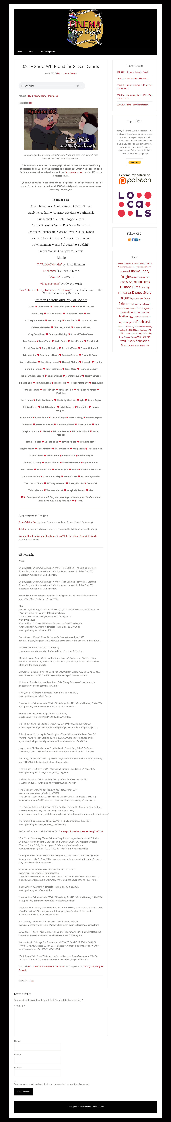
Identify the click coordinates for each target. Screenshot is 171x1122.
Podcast (31, 981)
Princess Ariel (122, 327)
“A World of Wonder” (49, 264)
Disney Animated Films (135, 281)
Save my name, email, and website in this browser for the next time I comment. (52, 1084)
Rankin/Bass (144, 327)
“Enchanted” (50, 271)
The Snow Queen (129, 333)
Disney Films (130, 287)
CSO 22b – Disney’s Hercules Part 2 (132, 72)
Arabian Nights (133, 267)
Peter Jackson (130, 322)
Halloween (134, 304)
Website (18, 1067)
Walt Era (133, 346)
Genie (128, 304)
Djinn (133, 299)
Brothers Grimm (145, 267)
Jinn (151, 309)
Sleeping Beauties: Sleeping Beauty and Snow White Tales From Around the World (58, 536)
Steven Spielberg (141, 330)
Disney (135, 277)
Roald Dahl (130, 330)
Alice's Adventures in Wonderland (135, 264)
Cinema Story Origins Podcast (85, 28)
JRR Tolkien (127, 312)
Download (53, 96)
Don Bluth (139, 299)
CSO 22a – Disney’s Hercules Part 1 (132, 78)
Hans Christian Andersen (126, 309)
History (140, 308)
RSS (30, 103)
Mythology (126, 316)
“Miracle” (54, 277)
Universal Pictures (130, 337)
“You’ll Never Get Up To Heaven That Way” (45, 290)
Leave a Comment (70, 73)
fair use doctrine (73, 172)
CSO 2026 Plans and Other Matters (133, 105)
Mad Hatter (146, 312)
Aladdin (120, 264)
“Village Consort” (49, 283)
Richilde (22, 529)
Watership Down (143, 346)
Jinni (121, 312)
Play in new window (36, 96)
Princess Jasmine (133, 327)
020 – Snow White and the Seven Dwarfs (47, 966)
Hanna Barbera (145, 304)
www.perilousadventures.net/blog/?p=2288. (82, 831)
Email (17, 1054)
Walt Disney (144, 336)
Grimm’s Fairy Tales (28, 522)
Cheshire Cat (124, 272)
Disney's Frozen (143, 277)
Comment (19, 1006)
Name (18, 1041)
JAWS (147, 309)
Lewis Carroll (137, 312)
